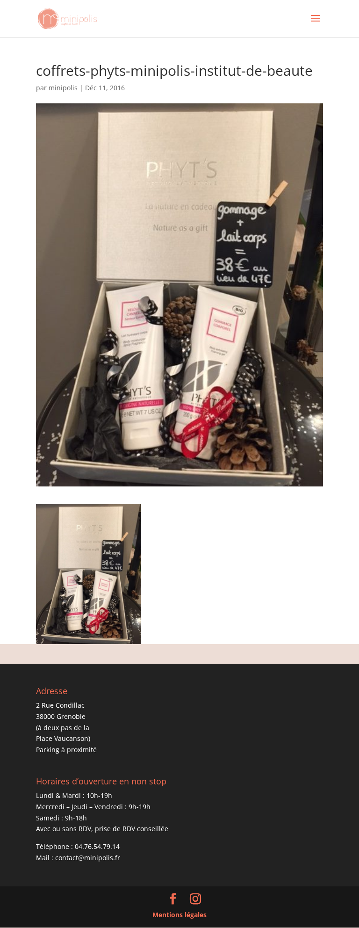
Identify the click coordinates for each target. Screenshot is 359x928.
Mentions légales (179, 914)
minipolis (63, 87)
